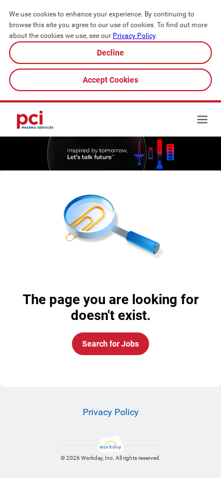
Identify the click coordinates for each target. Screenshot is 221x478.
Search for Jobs (110, 343)
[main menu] (202, 119)
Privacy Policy (134, 36)
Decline (110, 52)
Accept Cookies (110, 79)
